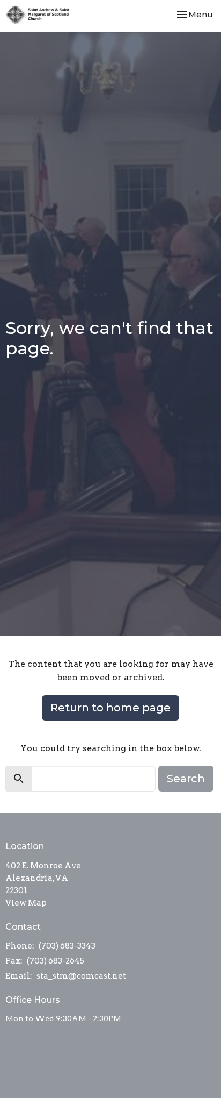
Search (186, 778)
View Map (26, 903)
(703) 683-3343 (67, 946)
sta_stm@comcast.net (81, 976)
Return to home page (110, 707)
